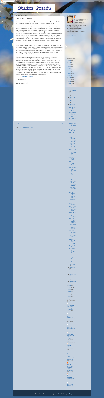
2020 (69, 73)
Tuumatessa (70, 353)
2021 (69, 71)
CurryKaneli (70, 384)
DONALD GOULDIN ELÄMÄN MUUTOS (72, 220)
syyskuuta (72, 97)
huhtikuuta (72, 271)
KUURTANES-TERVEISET (72, 125)
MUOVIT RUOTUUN (72, 134)
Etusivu (39, 124)
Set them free (70, 385)
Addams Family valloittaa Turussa (70, 337)
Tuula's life (70, 334)
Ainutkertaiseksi (71, 328)
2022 (69, 69)
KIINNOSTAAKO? (72, 178)
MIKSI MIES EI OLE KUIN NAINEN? (72, 214)
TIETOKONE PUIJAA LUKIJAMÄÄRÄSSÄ (72, 183)
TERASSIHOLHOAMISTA (72, 189)
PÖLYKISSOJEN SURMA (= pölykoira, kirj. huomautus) (72, 171)
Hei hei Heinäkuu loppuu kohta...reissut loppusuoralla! (71, 357)
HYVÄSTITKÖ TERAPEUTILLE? (72, 114)
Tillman (69, 345)
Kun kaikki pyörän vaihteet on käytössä (70, 369)
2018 (69, 77)
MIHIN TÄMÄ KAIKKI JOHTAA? (72, 109)
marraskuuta (72, 90)
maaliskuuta (73, 274)
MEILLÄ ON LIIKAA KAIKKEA (72, 158)
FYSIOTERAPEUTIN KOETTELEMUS (72, 208)
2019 (69, 75)
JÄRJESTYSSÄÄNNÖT (72, 236)
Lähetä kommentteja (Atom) (26, 127)
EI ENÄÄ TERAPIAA (72, 130)
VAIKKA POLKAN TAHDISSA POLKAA (72, 139)
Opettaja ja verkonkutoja (70, 308)
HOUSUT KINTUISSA (72, 232)
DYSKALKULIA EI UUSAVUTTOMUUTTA (72, 152)
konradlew (57, 394)
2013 (69, 287)
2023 (69, 66)
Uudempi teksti (21, 124)
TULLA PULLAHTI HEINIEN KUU (72, 259)
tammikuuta (73, 281)
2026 (69, 60)
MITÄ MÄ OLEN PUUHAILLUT (72, 163)
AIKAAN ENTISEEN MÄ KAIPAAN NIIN (72, 195)
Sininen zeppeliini (69, 376)
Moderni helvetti (71, 378)
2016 (69, 81)
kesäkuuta (72, 264)
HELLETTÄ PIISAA (72, 246)
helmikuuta (72, 278)
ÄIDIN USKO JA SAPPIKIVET (72, 145)
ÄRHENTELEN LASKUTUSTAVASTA (72, 226)
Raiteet (68, 346)
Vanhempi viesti (57, 124)
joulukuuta (72, 85)
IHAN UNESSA (72, 204)
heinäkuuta (72, 104)
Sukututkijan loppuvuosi (70, 306)
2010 (69, 294)
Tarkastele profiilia (71, 35)
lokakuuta (72, 94)
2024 (69, 64)
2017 (69, 79)
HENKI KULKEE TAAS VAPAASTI (72, 241)
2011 (69, 291)
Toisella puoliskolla (70, 365)
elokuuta (72, 101)
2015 (69, 84)
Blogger (71, 394)
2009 (69, 296)
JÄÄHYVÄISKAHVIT (72, 200)
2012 (69, 289)
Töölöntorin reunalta (70, 326)
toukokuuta (72, 267)
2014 (69, 285)
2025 (69, 62)
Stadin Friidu (79, 17)
